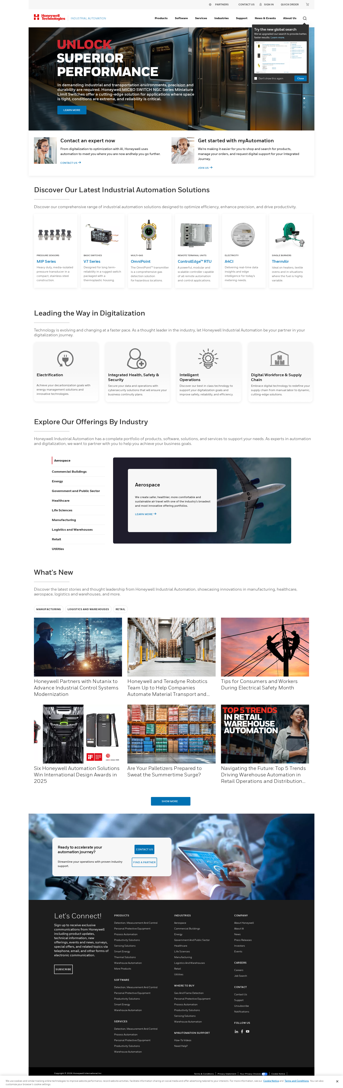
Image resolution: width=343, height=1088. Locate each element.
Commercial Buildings (69, 471)
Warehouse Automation (128, 962)
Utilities (58, 549)
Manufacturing (64, 520)
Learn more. (278, 37)
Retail (56, 539)
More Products (122, 968)
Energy (57, 481)
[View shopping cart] (307, 4)
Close (300, 78)
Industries (221, 18)
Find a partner (144, 862)
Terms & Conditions (204, 1073)
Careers (238, 969)
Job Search (240, 975)
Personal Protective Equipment (132, 928)
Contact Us (68, 162)
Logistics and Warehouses (72, 529)
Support (241, 18)
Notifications (241, 1011)
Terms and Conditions (297, 1080)
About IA (239, 928)
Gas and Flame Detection (189, 992)
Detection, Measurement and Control (136, 922)
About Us (289, 18)
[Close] (337, 1081)
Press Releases (243, 939)
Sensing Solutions (125, 945)
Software (181, 18)
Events (238, 951)
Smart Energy (122, 951)
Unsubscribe (241, 1005)
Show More (170, 801)
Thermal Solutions (125, 957)
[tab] (305, 99)
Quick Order (290, 4)
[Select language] (210, 4)
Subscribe (63, 969)
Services (201, 18)
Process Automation (126, 934)
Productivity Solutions (127, 939)
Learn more (144, 514)
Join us (203, 167)
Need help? (181, 1045)
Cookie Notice (278, 1073)
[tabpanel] (171, 78)
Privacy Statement (227, 1073)
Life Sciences (62, 510)
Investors (239, 945)
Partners (222, 4)
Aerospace (62, 460)
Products (161, 18)
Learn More (78, 103)
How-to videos (182, 1040)
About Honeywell (244, 922)
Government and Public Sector (76, 491)
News (237, 934)
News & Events (265, 18)
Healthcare (60, 500)
